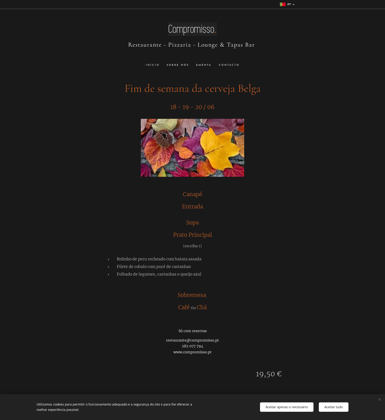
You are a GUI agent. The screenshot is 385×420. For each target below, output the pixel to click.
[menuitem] (154, 65)
